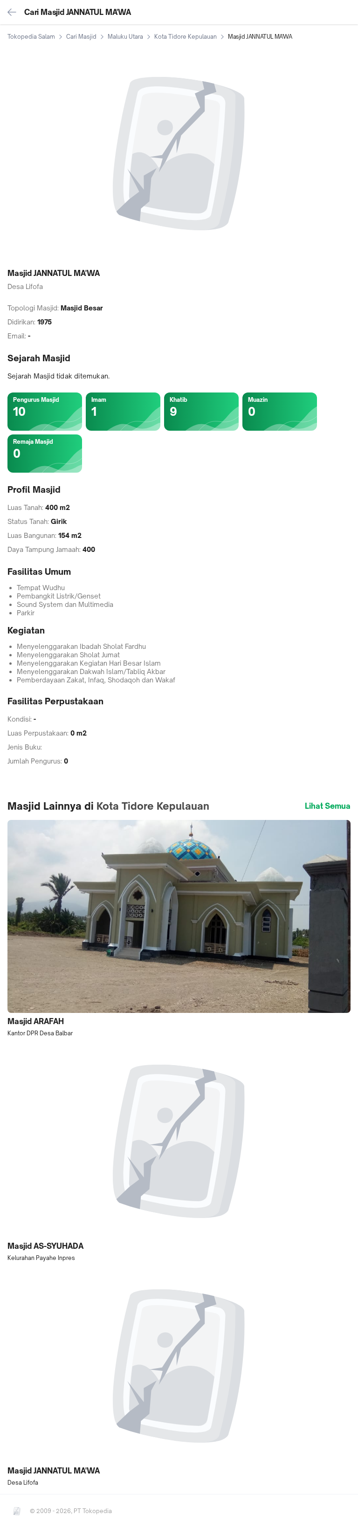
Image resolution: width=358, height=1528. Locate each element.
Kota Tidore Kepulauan (185, 36)
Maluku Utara (125, 36)
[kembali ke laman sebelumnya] (12, 12)
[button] (179, 928)
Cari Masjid (81, 36)
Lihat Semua (328, 806)
